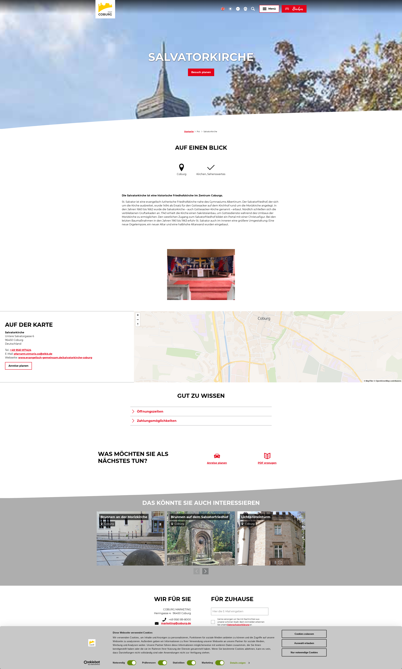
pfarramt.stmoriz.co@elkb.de (33, 353)
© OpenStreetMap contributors (387, 380)
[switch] (162, 662)
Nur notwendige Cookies (304, 652)
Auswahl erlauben (304, 643)
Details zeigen (238, 662)
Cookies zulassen (304, 634)
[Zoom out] (138, 319)
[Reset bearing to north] (138, 324)
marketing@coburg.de (176, 623)
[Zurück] (196, 571)
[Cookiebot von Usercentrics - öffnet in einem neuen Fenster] (92, 663)
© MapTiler (368, 380)
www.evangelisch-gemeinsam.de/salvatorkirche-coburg (55, 357)
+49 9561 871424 (20, 350)
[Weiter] (205, 571)
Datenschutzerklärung (238, 625)
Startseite (189, 131)
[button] (223, 9)
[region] (268, 346)
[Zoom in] (138, 315)
